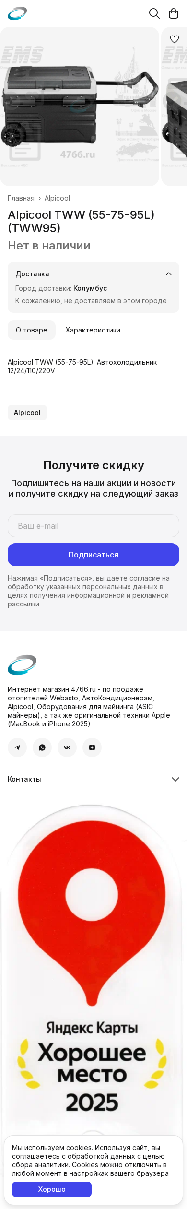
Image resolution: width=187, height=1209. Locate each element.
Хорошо (52, 1189)
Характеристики (93, 330)
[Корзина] (173, 13)
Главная (21, 198)
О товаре (31, 330)
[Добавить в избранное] (174, 39)
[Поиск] (154, 13)
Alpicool (57, 198)
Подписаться (93, 554)
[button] (27, 412)
